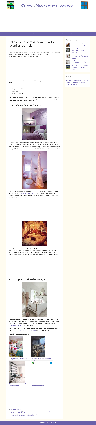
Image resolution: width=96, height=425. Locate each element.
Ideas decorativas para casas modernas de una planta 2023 (80, 67)
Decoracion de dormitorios (28, 34)
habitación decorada (16, 325)
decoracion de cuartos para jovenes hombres (49, 411)
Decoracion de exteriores (44, 34)
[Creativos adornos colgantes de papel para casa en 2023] (68, 62)
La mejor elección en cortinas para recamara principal (22, 415)
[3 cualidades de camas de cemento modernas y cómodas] (68, 50)
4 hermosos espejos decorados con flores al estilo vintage (80, 56)
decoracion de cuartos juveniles (30, 411)
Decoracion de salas (14, 34)
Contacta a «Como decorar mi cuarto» (77, 80)
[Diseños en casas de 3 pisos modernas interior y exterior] (68, 45)
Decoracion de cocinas (58, 34)
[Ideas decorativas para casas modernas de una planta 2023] (68, 67)
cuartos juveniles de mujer (16, 411)
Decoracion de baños (72, 34)
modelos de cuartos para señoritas (17, 412)
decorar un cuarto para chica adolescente (24, 330)
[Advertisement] (48, 21)
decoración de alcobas (27, 193)
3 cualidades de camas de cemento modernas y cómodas (79, 50)
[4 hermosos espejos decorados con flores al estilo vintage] (68, 56)
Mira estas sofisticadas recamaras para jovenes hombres (23, 414)
